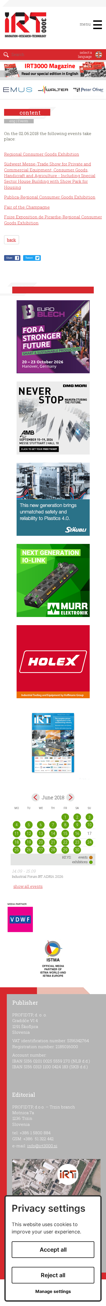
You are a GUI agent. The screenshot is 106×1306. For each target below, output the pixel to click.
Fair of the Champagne (27, 207)
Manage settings (53, 1291)
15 (65, 833)
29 (65, 850)
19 (29, 842)
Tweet (29, 257)
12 (29, 833)
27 (41, 850)
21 (53, 842)
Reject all (53, 1275)
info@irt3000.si (42, 1145)
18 (16, 842)
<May (36, 797)
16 (77, 833)
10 (89, 825)
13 (41, 833)
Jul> (70, 797)
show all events (28, 886)
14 (53, 833)
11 (16, 833)
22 (65, 842)
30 (77, 850)
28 (53, 850)
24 (89, 842)
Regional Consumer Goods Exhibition (41, 154)
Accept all (53, 1249)
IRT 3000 (25, 27)
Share (9, 257)
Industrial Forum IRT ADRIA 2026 (37, 876)
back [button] (11, 239)
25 (16, 850)
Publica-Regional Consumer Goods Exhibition (49, 197)
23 (77, 842)
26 (29, 850)
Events (23, 121)
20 (41, 842)
